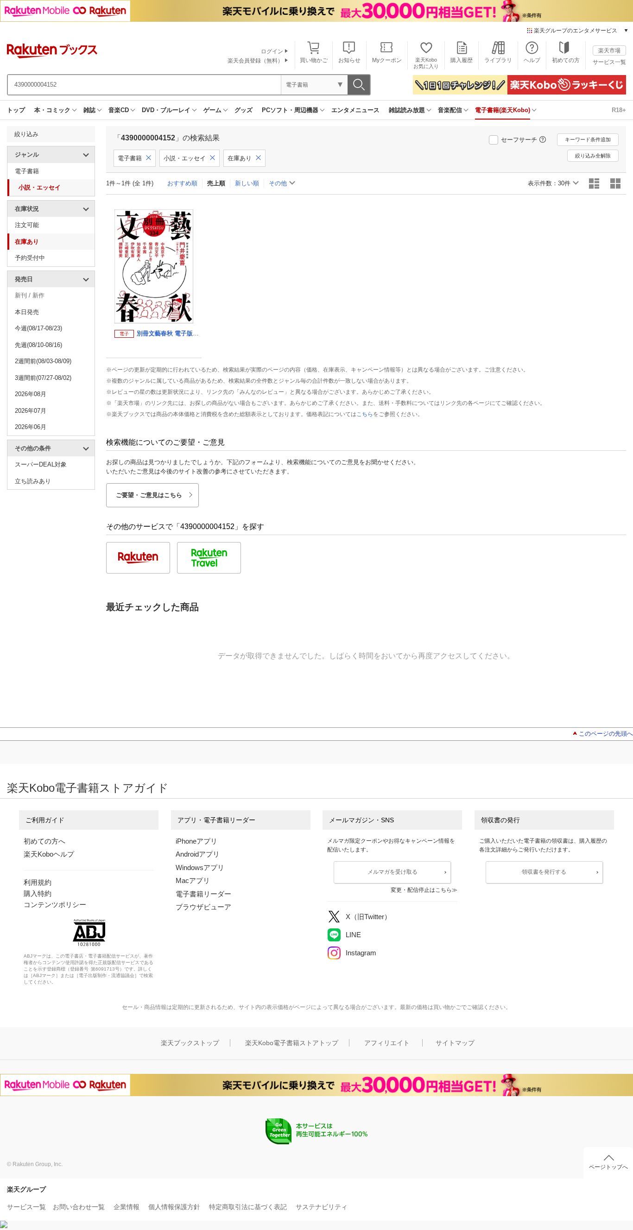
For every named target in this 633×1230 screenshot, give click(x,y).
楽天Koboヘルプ (49, 854)
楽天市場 (609, 50)
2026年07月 (30, 410)
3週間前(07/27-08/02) (43, 377)
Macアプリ (193, 880)
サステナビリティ (322, 1207)
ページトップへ (608, 1167)
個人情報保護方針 (174, 1207)
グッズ (243, 110)
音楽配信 (450, 110)
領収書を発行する (544, 872)
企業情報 (126, 1207)
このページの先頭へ (606, 733)
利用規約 (37, 882)
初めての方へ (44, 841)
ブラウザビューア (203, 907)
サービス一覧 (609, 62)
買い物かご (314, 60)
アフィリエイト (387, 1043)
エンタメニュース (355, 110)
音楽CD (118, 110)
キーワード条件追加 (588, 139)
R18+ (619, 110)
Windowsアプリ (200, 867)
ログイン (272, 51)
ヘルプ (532, 60)
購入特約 (37, 893)
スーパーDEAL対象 (41, 464)
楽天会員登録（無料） (255, 60)
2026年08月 (30, 394)
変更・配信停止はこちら (421, 890)
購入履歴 (461, 60)
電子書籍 (27, 171)
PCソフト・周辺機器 (290, 110)
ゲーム (212, 110)
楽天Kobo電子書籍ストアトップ (291, 1043)
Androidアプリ (198, 854)
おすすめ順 (182, 183)
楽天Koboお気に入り (426, 63)
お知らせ (349, 60)
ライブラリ (498, 60)
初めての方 (566, 60)
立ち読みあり (33, 481)
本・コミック (52, 110)
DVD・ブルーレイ (166, 110)
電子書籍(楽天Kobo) (502, 110)
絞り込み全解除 (593, 155)
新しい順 (247, 183)
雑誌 (89, 110)
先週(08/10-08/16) (38, 344)
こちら (364, 414)
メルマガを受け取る (392, 872)
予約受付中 (30, 257)
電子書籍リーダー (203, 894)
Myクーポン (387, 60)
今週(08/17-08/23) (38, 328)
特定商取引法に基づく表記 (248, 1207)
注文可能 (27, 224)
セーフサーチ (519, 139)
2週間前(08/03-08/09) (43, 361)
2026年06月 (30, 426)
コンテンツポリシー (55, 904)
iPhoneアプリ (196, 841)
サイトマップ (455, 1043)
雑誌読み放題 (407, 110)
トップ (16, 110)
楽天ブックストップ (190, 1043)
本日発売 (27, 312)
